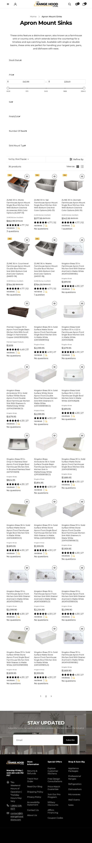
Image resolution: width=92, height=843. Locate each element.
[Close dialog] (87, 391)
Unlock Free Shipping (24, 436)
